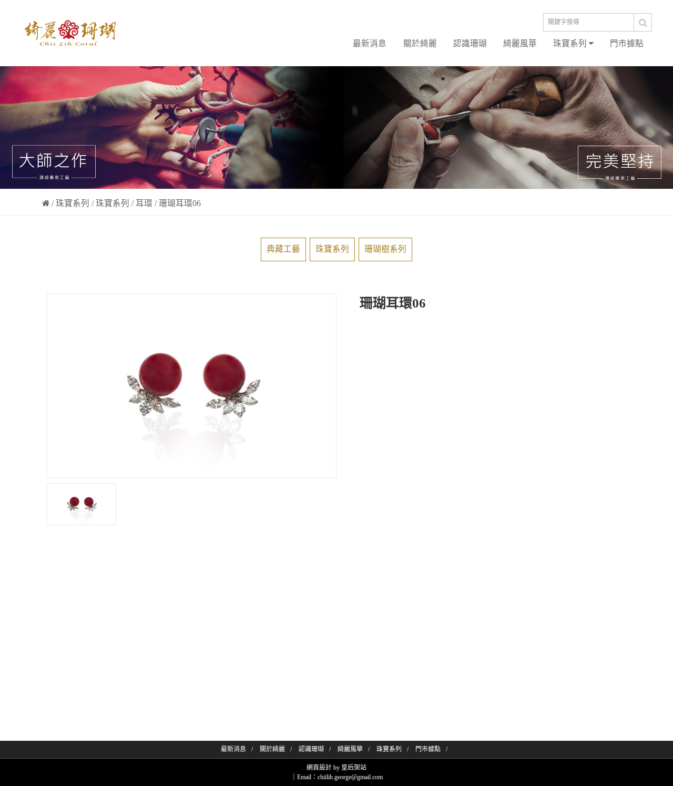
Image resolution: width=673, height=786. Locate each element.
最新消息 (369, 43)
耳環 (144, 203)
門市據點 (627, 43)
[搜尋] (643, 22)
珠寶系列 (571, 43)
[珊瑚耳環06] (81, 504)
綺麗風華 (520, 43)
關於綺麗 (420, 43)
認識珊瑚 (470, 43)
